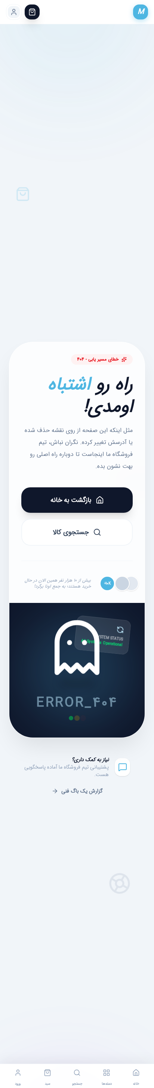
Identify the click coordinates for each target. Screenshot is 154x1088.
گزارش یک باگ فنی (82, 791)
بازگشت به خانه (70, 500)
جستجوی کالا (71, 532)
